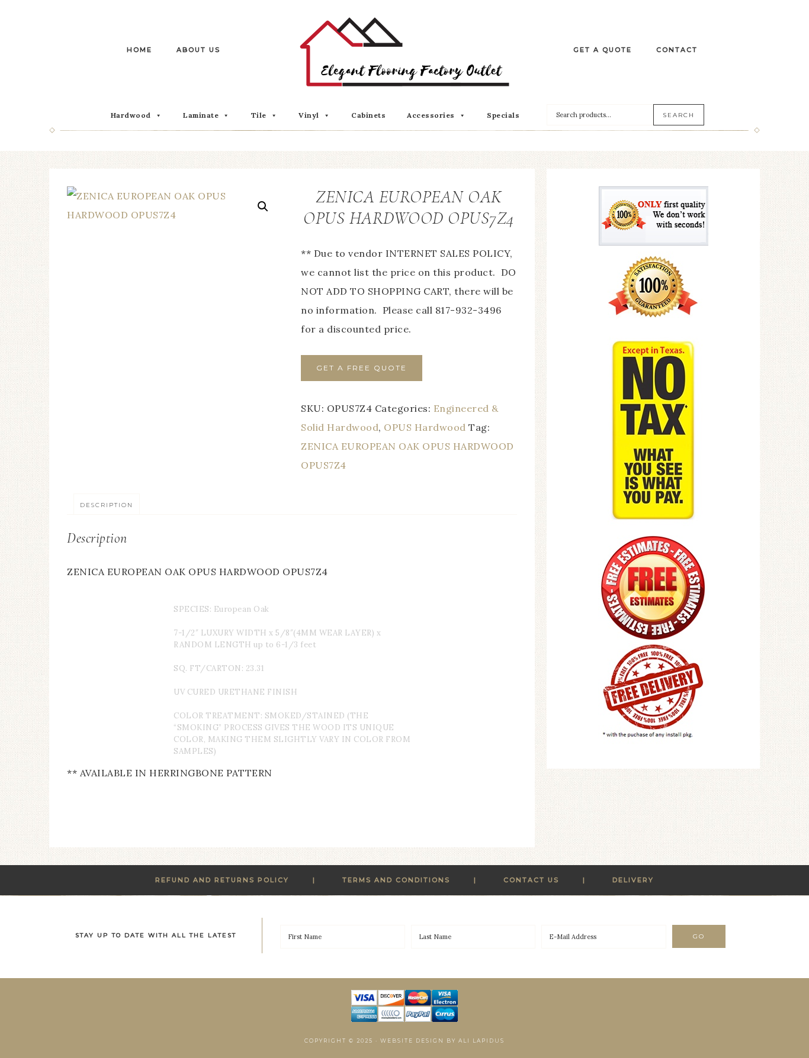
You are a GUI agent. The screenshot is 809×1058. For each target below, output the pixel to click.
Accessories (431, 115)
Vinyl (308, 115)
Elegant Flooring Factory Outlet (404, 52)
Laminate (201, 115)
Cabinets (368, 115)
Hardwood (131, 115)
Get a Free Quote (361, 367)
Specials (503, 115)
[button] (263, 206)
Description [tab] (106, 505)
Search (679, 115)
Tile (259, 115)
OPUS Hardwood (425, 427)
